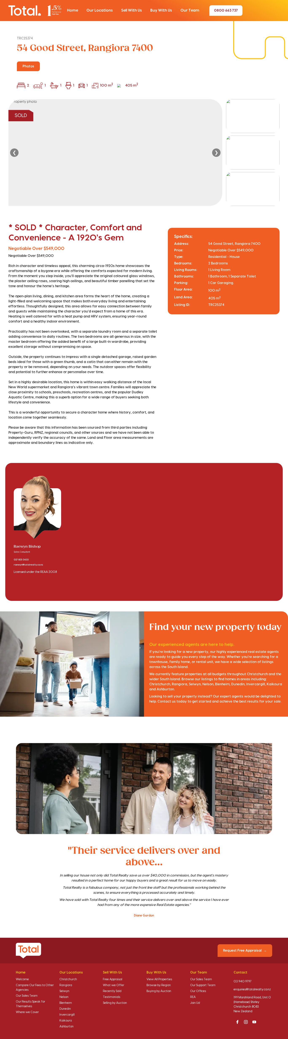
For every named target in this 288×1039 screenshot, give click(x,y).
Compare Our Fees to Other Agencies (35, 987)
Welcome (22, 979)
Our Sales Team (27, 995)
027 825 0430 (21, 560)
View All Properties (159, 979)
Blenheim (65, 1003)
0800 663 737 (226, 10)
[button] (72, 10)
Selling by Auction (115, 1003)
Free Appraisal (112, 979)
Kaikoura (65, 1020)
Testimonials (111, 997)
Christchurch (68, 979)
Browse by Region (159, 985)
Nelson (64, 997)
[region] (144, 152)
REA (193, 997)
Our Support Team (202, 985)
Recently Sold (112, 991)
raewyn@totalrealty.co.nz (28, 565)
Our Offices (198, 991)
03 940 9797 (243, 981)
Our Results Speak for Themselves (30, 1004)
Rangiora (65, 985)
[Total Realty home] (34, 10)
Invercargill (67, 1014)
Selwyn (64, 991)
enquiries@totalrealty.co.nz (252, 989)
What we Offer (113, 985)
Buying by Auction (159, 991)
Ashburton (66, 1026)
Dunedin (65, 1008)
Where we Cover (27, 1012)
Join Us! (195, 1003)
